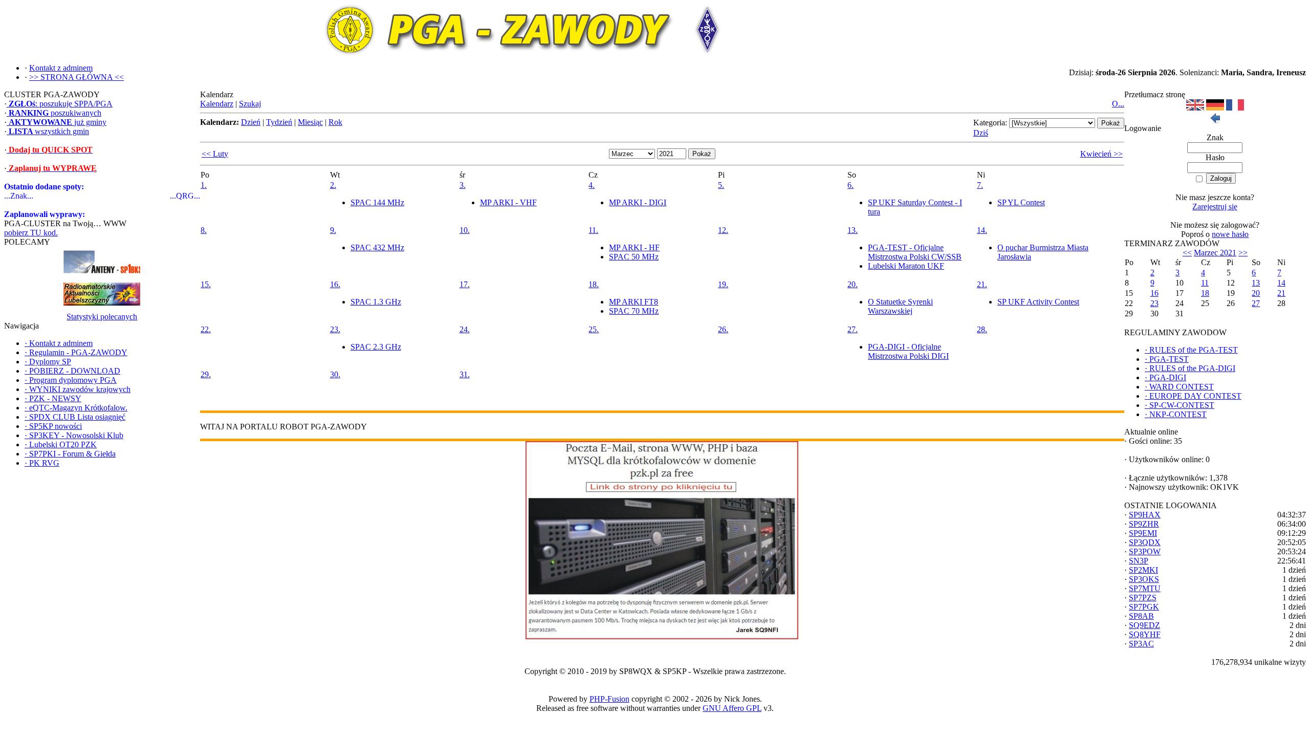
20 (1256, 293)
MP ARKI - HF (634, 247)
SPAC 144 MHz (377, 202)
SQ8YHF (1145, 634)
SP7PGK (1144, 606)
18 (1205, 293)
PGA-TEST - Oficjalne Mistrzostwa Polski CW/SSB (915, 252)
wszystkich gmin (49, 131)
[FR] (1235, 107)
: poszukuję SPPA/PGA (61, 103)
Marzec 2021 (1215, 252)
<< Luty (215, 153)
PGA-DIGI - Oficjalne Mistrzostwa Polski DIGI (908, 351)
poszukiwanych (55, 113)
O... (1118, 103)
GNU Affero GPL (732, 708)
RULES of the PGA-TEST (1191, 349)
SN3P (1138, 560)
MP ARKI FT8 (633, 301)
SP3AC (1141, 643)
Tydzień (279, 122)
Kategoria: (990, 122)
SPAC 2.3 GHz (376, 346)
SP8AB (1141, 616)
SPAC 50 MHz (634, 256)
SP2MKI (1143, 570)
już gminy (57, 122)
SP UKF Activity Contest (1038, 301)
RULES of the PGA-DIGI (1190, 368)
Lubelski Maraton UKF (906, 266)
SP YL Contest (1021, 202)
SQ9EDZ (1144, 625)
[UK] (1195, 107)
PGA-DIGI (1165, 377)
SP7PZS (1142, 597)
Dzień (250, 122)
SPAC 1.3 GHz (376, 301)
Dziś (980, 132)
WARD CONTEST (1179, 386)
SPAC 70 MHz (634, 311)
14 (1281, 282)
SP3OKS (1144, 579)
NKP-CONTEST (1176, 414)
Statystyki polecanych (102, 316)
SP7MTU (1145, 588)
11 (1205, 282)
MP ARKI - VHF (508, 202)
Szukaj (250, 103)
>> (1243, 252)
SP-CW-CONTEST (1179, 405)
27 (1256, 303)
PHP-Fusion (609, 699)
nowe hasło (1230, 234)
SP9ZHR (1144, 523)
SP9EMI (1143, 533)
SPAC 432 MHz (377, 247)
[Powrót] (1214, 121)
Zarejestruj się (1214, 206)
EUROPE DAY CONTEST (1193, 396)
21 (1281, 293)
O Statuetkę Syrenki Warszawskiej (900, 306)
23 (1154, 303)
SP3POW (1145, 551)
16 (1154, 293)
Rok (335, 122)
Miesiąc (310, 122)
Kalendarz (216, 103)
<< (1187, 252)
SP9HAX (1145, 514)
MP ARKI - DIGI (637, 202)
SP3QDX (1145, 542)
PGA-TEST (1167, 359)
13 (1256, 282)
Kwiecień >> (1101, 153)
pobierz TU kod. (31, 232)
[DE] (1215, 107)
